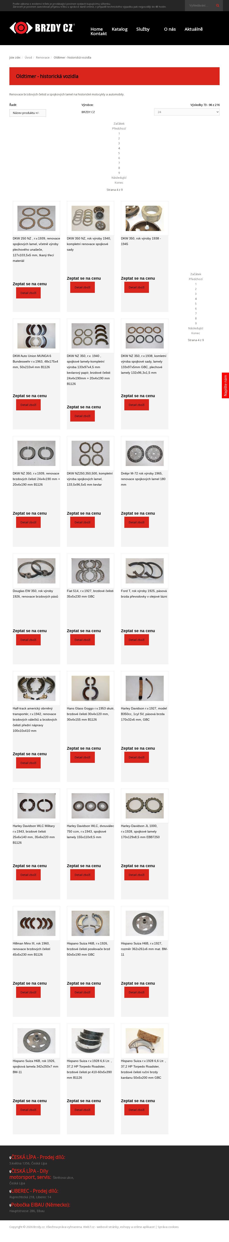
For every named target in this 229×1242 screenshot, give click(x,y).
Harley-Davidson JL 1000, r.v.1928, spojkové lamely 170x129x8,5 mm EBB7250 (140, 831)
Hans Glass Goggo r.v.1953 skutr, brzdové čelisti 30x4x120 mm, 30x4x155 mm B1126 (90, 714)
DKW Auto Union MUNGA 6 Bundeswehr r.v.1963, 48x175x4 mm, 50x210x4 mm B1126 (35, 361)
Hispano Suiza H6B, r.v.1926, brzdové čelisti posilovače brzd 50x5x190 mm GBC (88, 949)
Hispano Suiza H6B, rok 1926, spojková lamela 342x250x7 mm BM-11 (35, 1066)
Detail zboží (28, 293)
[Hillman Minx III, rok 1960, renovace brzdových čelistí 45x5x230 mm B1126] (36, 923)
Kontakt (99, 33)
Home (97, 29)
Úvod (28, 57)
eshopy (125, 1227)
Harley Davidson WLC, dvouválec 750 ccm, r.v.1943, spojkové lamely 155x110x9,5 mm (90, 831)
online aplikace (144, 1227)
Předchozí (119, 128)
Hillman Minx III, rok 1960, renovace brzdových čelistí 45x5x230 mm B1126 (31, 949)
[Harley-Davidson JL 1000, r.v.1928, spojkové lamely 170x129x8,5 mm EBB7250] (145, 805)
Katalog (119, 29)
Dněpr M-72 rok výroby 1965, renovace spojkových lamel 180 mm (143, 479)
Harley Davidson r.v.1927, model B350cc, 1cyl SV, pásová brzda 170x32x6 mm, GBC (144, 714)
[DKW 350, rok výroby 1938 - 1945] (145, 218)
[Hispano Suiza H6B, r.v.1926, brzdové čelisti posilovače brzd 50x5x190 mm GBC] (91, 923)
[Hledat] (217, 5)
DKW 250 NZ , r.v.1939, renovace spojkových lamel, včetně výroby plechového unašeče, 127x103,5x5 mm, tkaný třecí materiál (36, 249)
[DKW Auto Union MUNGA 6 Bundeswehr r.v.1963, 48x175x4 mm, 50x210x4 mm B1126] (36, 335)
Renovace (43, 57)
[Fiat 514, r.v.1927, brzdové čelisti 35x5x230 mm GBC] (91, 570)
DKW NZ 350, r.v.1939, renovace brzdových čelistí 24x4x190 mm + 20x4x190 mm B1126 (36, 479)
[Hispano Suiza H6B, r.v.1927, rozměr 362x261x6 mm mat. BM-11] (145, 923)
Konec (119, 182)
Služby (143, 29)
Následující (119, 178)
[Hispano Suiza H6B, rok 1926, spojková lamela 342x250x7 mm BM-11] (36, 1040)
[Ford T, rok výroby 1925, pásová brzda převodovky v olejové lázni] (145, 570)
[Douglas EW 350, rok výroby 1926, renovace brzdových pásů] (36, 570)
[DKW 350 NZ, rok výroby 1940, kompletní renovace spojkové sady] (91, 218)
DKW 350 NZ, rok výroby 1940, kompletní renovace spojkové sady (89, 244)
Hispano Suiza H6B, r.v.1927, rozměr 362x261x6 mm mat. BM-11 (144, 949)
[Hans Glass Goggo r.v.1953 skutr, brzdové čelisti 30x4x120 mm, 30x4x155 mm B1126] (91, 688)
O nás (170, 29)
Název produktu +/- (26, 113)
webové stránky (108, 1227)
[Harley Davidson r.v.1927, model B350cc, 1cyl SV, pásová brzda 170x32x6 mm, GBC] (145, 688)
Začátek (119, 124)
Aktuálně (194, 29)
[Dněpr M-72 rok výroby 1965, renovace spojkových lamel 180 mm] (145, 453)
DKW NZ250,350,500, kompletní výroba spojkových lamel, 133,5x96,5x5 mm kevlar (90, 479)
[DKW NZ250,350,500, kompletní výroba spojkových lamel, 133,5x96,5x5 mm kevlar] (91, 453)
